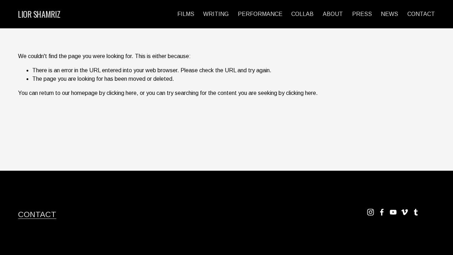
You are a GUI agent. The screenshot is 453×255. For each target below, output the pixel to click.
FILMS (185, 14)
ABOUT (333, 14)
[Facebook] (381, 212)
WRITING (216, 14)
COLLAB (302, 14)
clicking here (122, 93)
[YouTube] (393, 212)
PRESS (362, 14)
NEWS (389, 14)
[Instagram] (370, 212)
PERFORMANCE (260, 14)
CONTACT (421, 14)
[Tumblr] (415, 212)
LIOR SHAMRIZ (39, 14)
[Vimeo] (404, 212)
